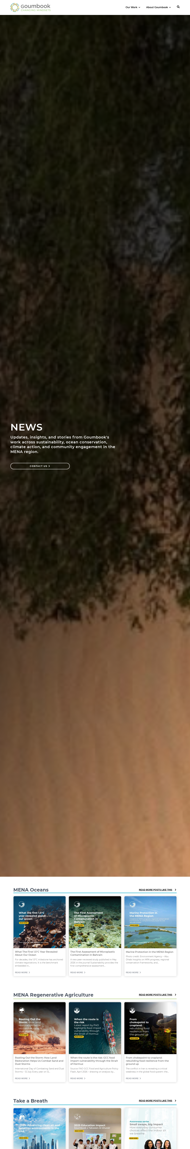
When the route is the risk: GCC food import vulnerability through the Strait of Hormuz (94, 1060)
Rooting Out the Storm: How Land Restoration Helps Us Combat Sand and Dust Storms (39, 1060)
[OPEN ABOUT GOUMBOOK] (170, 7)
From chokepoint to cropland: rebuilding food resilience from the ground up (147, 1060)
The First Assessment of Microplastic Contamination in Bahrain (92, 953)
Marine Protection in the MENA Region (149, 952)
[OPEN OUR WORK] (139, 7)
